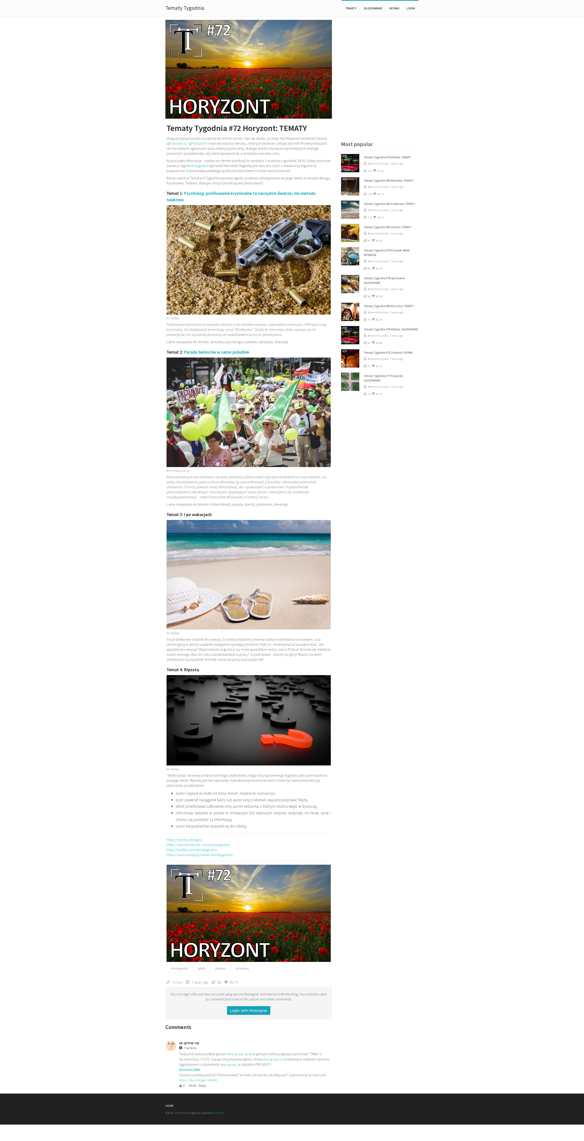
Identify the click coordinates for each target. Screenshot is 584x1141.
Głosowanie (373, 8)
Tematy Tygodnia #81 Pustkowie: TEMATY (389, 204)
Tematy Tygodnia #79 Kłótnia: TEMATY (387, 157)
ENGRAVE (219, 1113)
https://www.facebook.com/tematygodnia (198, 844)
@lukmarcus (176, 143)
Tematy (351, 8)
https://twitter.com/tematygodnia (192, 849)
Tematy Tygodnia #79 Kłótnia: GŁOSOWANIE (391, 329)
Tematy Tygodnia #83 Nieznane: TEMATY (389, 181)
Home (169, 1106)
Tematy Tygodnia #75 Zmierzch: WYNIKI (388, 353)
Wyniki (394, 8)
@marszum (197, 143)
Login (411, 8)
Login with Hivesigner (248, 1010)
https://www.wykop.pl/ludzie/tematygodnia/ (200, 854)
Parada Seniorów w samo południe (216, 352)
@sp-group (228, 1064)
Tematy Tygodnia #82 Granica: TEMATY (388, 227)
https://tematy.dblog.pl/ (185, 839)
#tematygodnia (197, 165)
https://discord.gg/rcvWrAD (198, 1080)
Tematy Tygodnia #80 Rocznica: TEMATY (389, 306)
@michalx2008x (190, 1070)
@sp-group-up (238, 1054)
